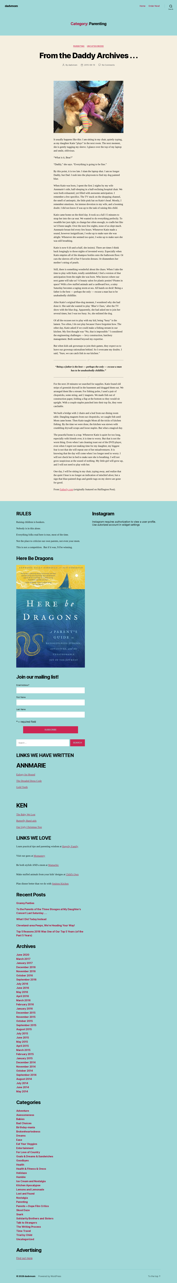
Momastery (39, 855)
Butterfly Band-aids (26, 820)
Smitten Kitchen (60, 883)
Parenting (79, 46)
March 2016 (23, 1000)
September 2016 (26, 979)
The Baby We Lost (25, 814)
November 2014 (26, 1066)
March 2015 (23, 1050)
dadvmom (11, 6)
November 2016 (26, 971)
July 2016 (22, 983)
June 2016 (22, 987)
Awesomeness (25, 1115)
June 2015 (22, 1037)
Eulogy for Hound (25, 774)
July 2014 (22, 1083)
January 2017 (24, 963)
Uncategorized (95, 46)
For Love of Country (28, 1152)
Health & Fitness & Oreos (31, 1168)
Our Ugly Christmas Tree (29, 827)
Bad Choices (24, 1123)
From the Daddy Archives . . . (88, 55)
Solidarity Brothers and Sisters (34, 1218)
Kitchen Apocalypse (28, 1185)
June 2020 (22, 954)
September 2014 (26, 1074)
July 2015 (22, 1033)
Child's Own (72, 874)
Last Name (21, 709)
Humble (21, 1177)
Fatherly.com (66, 489)
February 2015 (25, 1054)
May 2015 (22, 1041)
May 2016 (22, 992)
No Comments (108, 65)
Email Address (22, 685)
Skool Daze (23, 1210)
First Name (21, 697)
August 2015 (24, 1029)
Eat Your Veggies (26, 1143)
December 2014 (26, 1062)
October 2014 (24, 1070)
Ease (19, 1139)
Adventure (22, 1110)
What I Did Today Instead (31, 919)
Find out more (24, 1258)
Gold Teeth (22, 787)
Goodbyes (22, 1160)
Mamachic (53, 865)
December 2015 (26, 1012)
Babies (20, 1119)
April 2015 (22, 1045)
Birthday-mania (25, 1127)
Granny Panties (25, 903)
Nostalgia (22, 1197)
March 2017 (23, 958)
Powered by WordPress (49, 1276)
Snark (19, 1214)
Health (20, 1164)
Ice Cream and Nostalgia (31, 1181)
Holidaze (21, 1172)
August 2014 (24, 1078)
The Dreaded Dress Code (29, 781)
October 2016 (24, 975)
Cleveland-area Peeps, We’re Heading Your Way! (45, 925)
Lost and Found (25, 1193)
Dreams (21, 1135)
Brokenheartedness (28, 1131)
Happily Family (70, 846)
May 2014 (22, 1091)
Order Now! (154, 6)
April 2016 (22, 996)
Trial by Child (24, 1235)
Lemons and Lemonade (30, 1189)
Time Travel (23, 1230)
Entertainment (24, 1148)
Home (142, 6)
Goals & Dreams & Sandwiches (34, 1156)
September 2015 (26, 1025)
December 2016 (26, 967)
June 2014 (22, 1087)
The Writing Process (28, 1226)
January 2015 (24, 1058)
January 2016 (24, 1008)
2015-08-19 (89, 65)
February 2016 (25, 1004)
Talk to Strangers (26, 1222)
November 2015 (26, 1016)
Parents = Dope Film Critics (32, 1206)
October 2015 (24, 1021)
